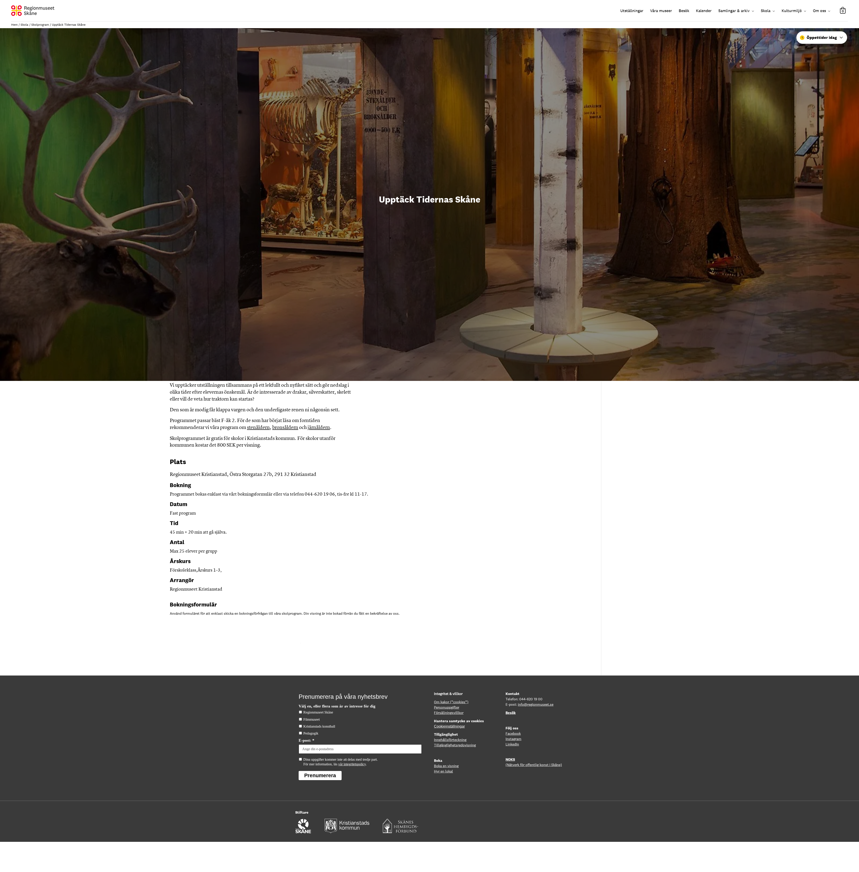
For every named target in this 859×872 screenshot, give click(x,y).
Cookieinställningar (449, 726)
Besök (511, 712)
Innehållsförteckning (450, 739)
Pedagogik (310, 733)
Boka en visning (446, 766)
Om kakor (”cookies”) (451, 702)
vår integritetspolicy (352, 764)
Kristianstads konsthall (319, 726)
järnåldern (319, 427)
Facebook (513, 733)
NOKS (510, 759)
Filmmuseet (311, 719)
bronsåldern (285, 427)
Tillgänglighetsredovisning (455, 745)
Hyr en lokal (443, 771)
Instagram (513, 739)
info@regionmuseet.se (535, 704)
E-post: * (306, 740)
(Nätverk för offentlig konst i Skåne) (534, 764)
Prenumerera (320, 775)
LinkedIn (512, 744)
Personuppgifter (446, 707)
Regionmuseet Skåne (318, 712)
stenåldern (258, 427)
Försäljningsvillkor (449, 712)
